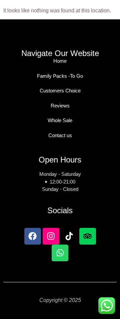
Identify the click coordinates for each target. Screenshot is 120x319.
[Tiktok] (69, 236)
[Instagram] (51, 236)
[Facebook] (32, 236)
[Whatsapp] (60, 253)
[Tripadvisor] (87, 236)
